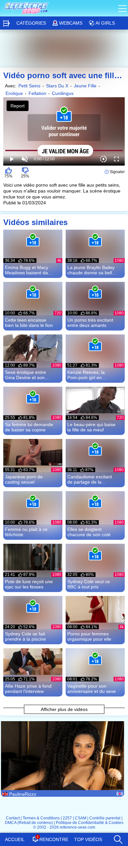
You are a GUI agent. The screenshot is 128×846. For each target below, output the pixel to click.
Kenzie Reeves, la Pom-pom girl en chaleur (86, 375)
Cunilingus (63, 93)
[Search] (117, 838)
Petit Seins (29, 85)
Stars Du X (57, 85)
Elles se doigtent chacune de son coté (89, 532)
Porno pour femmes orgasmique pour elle (89, 636)
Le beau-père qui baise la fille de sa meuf (91, 427)
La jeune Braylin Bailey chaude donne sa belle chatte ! (91, 270)
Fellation (37, 93)
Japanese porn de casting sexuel (24, 479)
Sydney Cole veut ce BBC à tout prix (88, 584)
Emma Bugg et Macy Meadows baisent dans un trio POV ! (29, 270)
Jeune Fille (85, 85)
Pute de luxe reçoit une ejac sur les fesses (29, 584)
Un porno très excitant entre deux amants (90, 322)
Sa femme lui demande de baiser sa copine (29, 427)
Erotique (14, 93)
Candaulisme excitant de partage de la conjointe (89, 479)
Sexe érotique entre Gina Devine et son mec (25, 375)
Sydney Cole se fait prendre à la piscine (25, 636)
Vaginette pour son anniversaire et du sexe (91, 688)
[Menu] (123, 8)
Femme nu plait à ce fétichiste (26, 532)
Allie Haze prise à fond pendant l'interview (28, 688)
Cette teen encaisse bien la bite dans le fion (29, 322)
